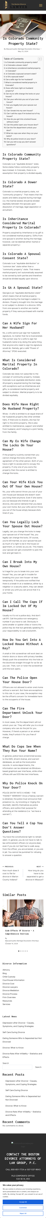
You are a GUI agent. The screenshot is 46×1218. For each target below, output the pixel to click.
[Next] (40, 924)
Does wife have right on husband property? (19, 89)
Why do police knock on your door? (21, 139)
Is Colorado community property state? (21, 62)
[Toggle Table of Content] (38, 59)
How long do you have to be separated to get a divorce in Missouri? (34, 873)
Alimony (6, 970)
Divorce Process (10, 994)
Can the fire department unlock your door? (21, 129)
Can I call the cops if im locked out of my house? (23, 114)
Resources (7, 1001)
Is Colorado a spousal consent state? (21, 74)
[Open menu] (40, 5)
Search (6, 1063)
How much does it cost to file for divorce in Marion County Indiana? (11, 873)
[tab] (18, 951)
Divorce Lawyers (10, 987)
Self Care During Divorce (14, 1032)
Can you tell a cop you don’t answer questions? (21, 143)
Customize (23, 1208)
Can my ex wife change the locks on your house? (23, 95)
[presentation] (23, 913)
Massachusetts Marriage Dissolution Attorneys (23, 49)
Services (6, 1004)
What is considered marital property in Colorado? (21, 83)
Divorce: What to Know (13, 1048)
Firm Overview (9, 997)
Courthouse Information (13, 980)
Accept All (23, 1202)
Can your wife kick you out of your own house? (23, 100)
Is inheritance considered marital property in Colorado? (23, 69)
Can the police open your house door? (22, 125)
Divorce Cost (8, 984)
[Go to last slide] (6, 924)
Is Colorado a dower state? (17, 65)
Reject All (23, 1213)
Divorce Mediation (11, 990)
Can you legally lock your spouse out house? (21, 106)
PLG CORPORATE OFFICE (23, 1176)
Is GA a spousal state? (15, 77)
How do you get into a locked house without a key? (21, 120)
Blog (23, 34)
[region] (23, 1200)
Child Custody (9, 977)
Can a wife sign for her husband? (19, 79)
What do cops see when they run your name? (22, 134)
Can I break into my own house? (20, 111)
